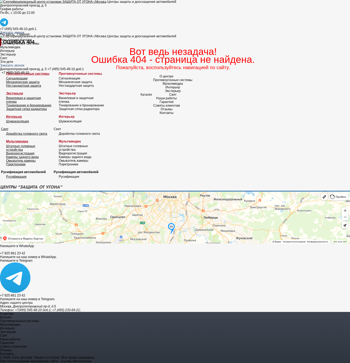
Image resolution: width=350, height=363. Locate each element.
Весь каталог (9, 40)
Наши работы (166, 98)
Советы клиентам (166, 105)
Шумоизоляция (17, 121)
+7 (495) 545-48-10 (15, 72)
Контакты (167, 113)
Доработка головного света (26, 133)
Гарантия (167, 102)
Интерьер (7, 50)
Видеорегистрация (20, 153)
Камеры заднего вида (22, 157)
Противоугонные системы (19, 43)
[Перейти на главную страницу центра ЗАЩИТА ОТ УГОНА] (53, 1)
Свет (3, 58)
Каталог (26, 40)
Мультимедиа (10, 47)
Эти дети (6, 61)
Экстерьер (8, 54)
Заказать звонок (12, 32)
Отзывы (167, 109)
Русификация (16, 176)
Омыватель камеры (21, 160)
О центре (166, 76)
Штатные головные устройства (20, 147)
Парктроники (16, 164)
